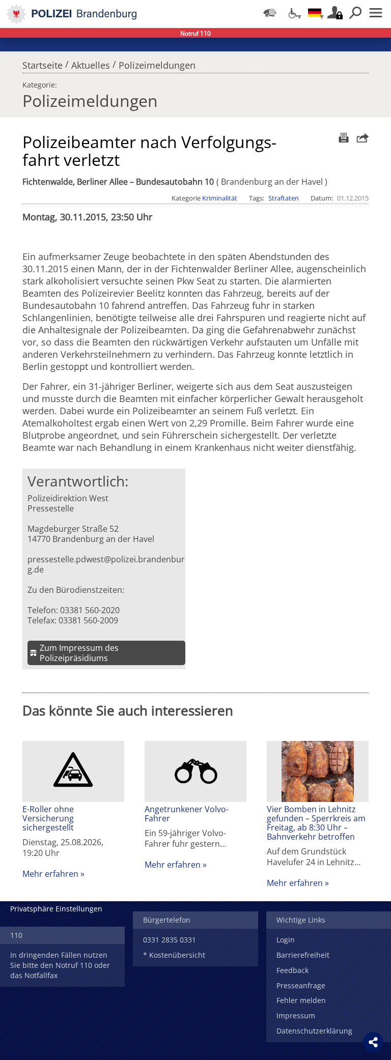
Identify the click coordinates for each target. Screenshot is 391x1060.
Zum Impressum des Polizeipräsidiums (79, 653)
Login (285, 939)
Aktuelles (90, 62)
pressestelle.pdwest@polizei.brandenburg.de (106, 564)
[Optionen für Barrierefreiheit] (292, 12)
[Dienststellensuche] (269, 12)
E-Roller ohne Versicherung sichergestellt (48, 818)
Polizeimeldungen (157, 62)
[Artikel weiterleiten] (360, 137)
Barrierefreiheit (302, 955)
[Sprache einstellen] (314, 12)
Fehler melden (301, 1000)
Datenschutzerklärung (314, 1031)
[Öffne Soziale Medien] (373, 1042)
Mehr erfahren (50, 873)
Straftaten (283, 198)
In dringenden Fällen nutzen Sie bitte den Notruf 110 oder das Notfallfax (60, 965)
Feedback (292, 970)
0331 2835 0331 (169, 939)
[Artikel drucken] (342, 137)
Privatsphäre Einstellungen (56, 908)
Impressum (295, 1015)
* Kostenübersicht (174, 955)
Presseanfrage (300, 985)
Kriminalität (219, 198)
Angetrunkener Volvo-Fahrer (187, 814)
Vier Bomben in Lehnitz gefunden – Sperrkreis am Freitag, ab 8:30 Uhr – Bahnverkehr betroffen (316, 823)
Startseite (42, 62)
